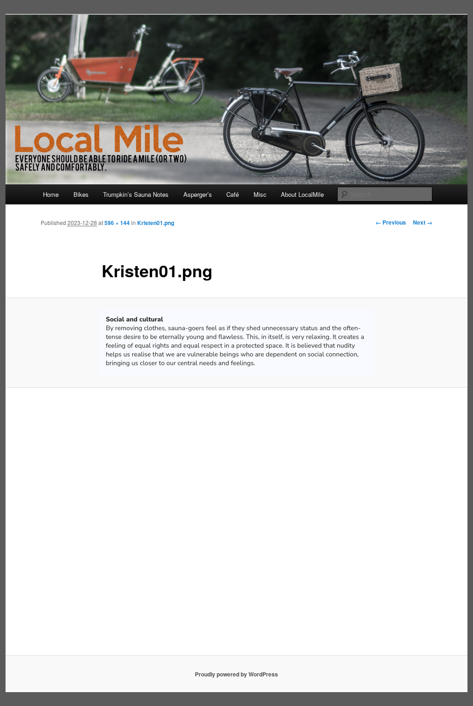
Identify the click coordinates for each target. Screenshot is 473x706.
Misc (260, 194)
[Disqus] (236, 525)
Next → (422, 222)
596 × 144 (117, 223)
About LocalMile (302, 194)
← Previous (391, 222)
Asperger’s (197, 194)
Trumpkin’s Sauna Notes (136, 194)
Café (232, 194)
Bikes (81, 194)
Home (51, 194)
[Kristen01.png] (236, 342)
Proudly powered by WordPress (236, 674)
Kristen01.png (155, 223)
